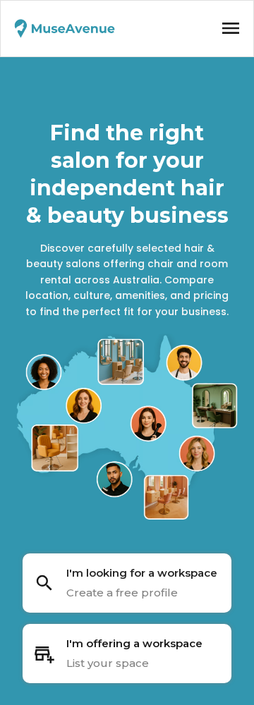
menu (230, 28)
